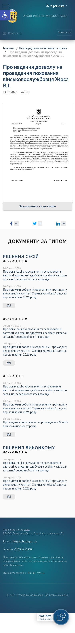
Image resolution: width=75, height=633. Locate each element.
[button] (5, 15)
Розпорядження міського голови (43, 48)
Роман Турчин (36, 572)
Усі (9, 305)
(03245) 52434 (23, 549)
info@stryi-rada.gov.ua (24, 541)
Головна (9, 48)
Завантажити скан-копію (37, 206)
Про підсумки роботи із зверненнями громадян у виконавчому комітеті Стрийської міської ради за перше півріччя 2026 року (35, 293)
